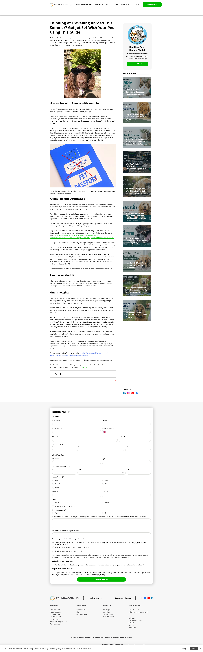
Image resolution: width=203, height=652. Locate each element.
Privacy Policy (87, 649)
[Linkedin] (124, 393)
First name (56, 420)
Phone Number (108, 428)
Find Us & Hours (108, 617)
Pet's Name (57, 458)
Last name (106, 420)
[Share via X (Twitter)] (56, 374)
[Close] (200, 648)
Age (103, 458)
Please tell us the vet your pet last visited (67, 531)
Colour (105, 491)
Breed (55, 491)
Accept (193, 649)
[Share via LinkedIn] (61, 374)
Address (55, 436)
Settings (184, 649)
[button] (125, 5)
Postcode (122, 436)
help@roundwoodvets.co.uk (138, 612)
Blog (78, 612)
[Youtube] (132, 393)
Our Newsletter (81, 614)
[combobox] (101, 450)
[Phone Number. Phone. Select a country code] (105, 432)
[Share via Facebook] (51, 374)
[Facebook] (137, 393)
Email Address (57, 428)
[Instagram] (128, 393)
